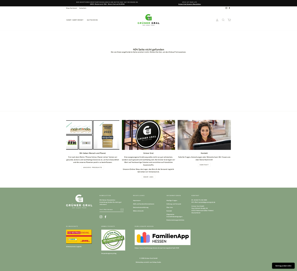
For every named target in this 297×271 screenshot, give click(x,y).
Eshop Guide (156, 262)
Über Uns (169, 207)
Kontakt (169, 211)
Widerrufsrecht (138, 211)
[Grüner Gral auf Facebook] (105, 216)
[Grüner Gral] (148, 135)
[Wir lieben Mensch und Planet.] (92, 135)
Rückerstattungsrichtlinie (175, 220)
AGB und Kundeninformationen (143, 204)
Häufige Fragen (171, 200)
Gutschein (82, 8)
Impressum (136, 200)
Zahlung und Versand (173, 204)
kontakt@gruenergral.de (207, 202)
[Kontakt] (204, 135)
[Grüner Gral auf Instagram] (101, 216)
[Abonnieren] (122, 209)
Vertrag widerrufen (283, 266)
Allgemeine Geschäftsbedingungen (174, 215)
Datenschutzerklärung (140, 207)
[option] (107, 3)
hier (160, 52)
